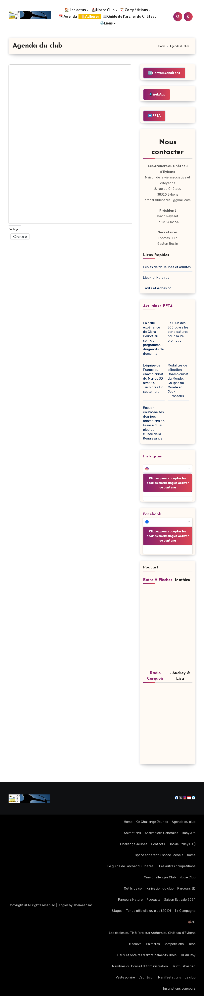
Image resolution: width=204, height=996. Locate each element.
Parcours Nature (130, 899)
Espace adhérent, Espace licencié (158, 855)
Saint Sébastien (183, 966)
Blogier (63, 905)
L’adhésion (146, 977)
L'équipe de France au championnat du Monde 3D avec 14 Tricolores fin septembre (153, 379)
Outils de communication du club (149, 888)
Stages (117, 911)
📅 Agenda (67, 16)
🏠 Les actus (76, 10)
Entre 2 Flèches (157, 580)
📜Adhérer (89, 16)
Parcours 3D (186, 888)
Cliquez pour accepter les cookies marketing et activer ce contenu (168, 483)
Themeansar (82, 905)
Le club (190, 977)
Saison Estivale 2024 (179, 899)
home (191, 855)
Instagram (152, 456)
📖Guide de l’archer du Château (130, 16)
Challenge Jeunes (133, 844)
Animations (132, 833)
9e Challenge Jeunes (152, 822)
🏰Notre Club (103, 10)
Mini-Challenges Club (160, 877)
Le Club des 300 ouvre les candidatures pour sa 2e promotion (178, 331)
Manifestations (169, 977)
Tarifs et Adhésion (157, 288)
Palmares (153, 944)
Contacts (158, 844)
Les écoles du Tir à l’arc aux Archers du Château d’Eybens (152, 933)
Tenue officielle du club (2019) (148, 911)
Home (128, 822)
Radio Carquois (155, 676)
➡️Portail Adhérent (164, 73)
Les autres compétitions (177, 866)
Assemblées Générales (161, 833)
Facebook (152, 514)
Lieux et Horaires (156, 278)
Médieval (135, 944)
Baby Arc (188, 833)
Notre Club (187, 877)
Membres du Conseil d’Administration (140, 966)
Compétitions (174, 944)
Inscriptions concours (179, 988)
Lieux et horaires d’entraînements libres (147, 955)
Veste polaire (125, 977)
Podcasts (153, 899)
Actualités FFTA (158, 306)
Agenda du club (183, 822)
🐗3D (191, 922)
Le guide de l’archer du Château (131, 866)
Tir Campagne (185, 911)
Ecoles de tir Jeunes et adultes (167, 267)
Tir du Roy (187, 955)
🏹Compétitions (134, 10)
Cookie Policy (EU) (182, 844)
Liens (191, 944)
